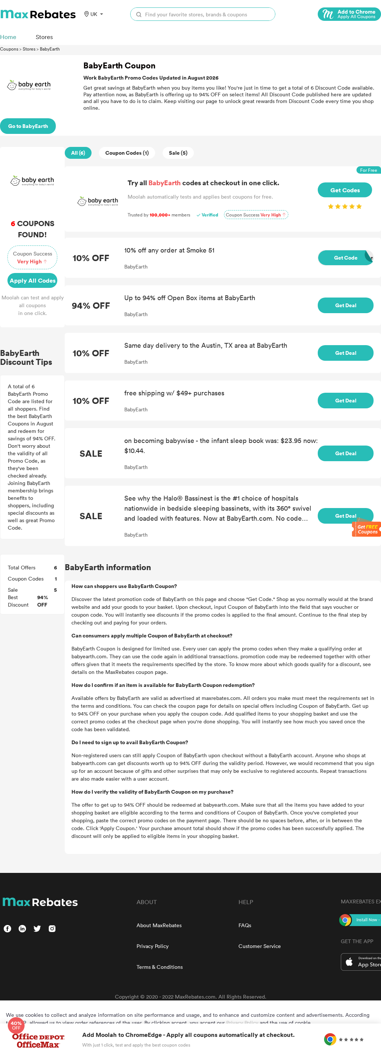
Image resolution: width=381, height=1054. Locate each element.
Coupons (9, 48)
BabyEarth (50, 48)
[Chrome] (349, 14)
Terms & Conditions (160, 966)
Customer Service (259, 945)
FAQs (244, 925)
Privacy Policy (153, 945)
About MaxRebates (159, 925)
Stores (29, 48)
